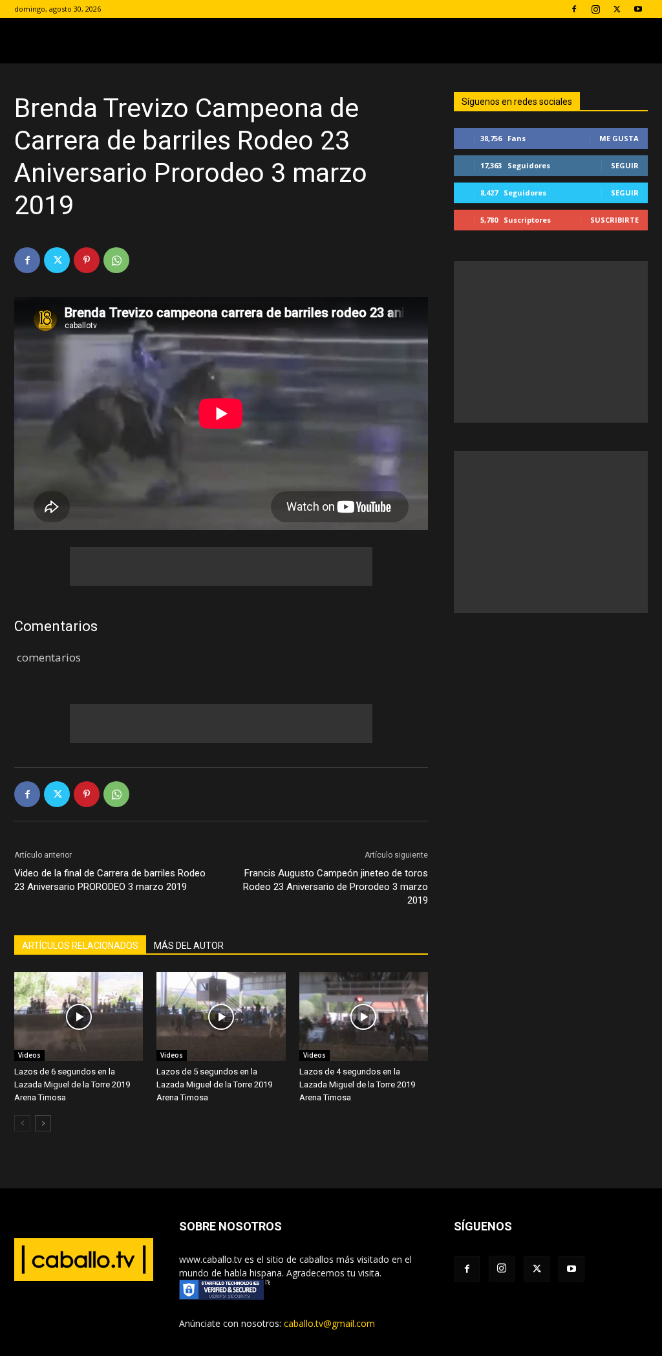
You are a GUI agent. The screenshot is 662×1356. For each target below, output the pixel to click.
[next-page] (43, 1123)
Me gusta (619, 138)
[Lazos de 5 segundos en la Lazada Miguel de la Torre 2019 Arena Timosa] (220, 1016)
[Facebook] (574, 9)
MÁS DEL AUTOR (189, 945)
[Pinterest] (87, 260)
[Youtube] (638, 9)
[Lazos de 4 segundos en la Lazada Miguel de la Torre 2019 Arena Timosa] (363, 1016)
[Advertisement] (221, 566)
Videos (29, 1055)
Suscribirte (614, 220)
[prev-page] (22, 1123)
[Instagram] (595, 9)
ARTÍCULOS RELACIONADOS (80, 945)
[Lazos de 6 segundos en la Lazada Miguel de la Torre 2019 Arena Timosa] (78, 1016)
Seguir (625, 165)
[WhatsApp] (116, 260)
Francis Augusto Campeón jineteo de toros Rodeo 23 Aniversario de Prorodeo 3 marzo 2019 (335, 886)
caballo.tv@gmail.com (329, 1323)
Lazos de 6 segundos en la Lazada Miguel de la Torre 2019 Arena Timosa (72, 1084)
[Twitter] (616, 9)
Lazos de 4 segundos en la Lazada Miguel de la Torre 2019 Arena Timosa (357, 1084)
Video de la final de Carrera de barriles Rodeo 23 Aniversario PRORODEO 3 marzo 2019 (110, 880)
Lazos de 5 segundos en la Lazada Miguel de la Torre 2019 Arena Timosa (214, 1084)
